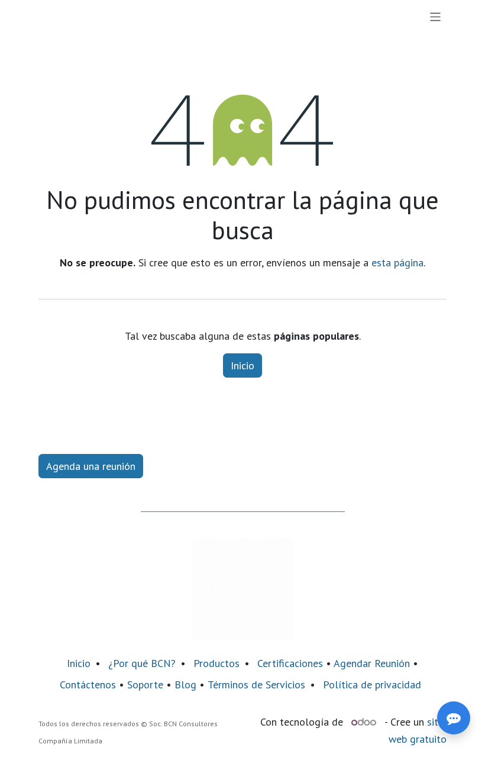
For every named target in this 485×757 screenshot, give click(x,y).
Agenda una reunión (90, 466)
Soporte (145, 684)
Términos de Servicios (256, 684)
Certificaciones (290, 663)
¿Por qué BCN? (142, 663)
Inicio (242, 365)
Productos (216, 663)
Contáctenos (88, 684)
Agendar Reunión (372, 663)
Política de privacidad (372, 684)
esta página (397, 262)
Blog (186, 684)
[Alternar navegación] (435, 16)
